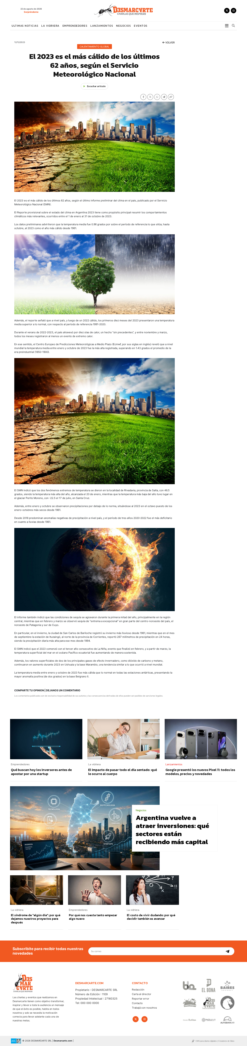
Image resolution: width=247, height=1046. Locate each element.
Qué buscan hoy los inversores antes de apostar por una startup (41, 771)
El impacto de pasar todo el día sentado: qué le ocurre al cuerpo (122, 771)
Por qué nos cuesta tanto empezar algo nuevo (93, 917)
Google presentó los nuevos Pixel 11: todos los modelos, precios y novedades (200, 771)
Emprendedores (75, 26)
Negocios (123, 26)
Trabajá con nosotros (144, 1007)
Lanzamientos (101, 26)
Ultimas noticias (25, 26)
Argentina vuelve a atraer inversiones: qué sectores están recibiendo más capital (172, 830)
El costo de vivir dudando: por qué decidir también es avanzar (151, 917)
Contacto (137, 1003)
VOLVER (170, 42)
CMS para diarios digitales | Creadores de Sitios (215, 1041)
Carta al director (141, 994)
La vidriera (50, 26)
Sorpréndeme (31, 12)
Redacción (138, 989)
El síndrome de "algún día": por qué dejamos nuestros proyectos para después (35, 919)
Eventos (141, 26)
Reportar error (140, 998)
